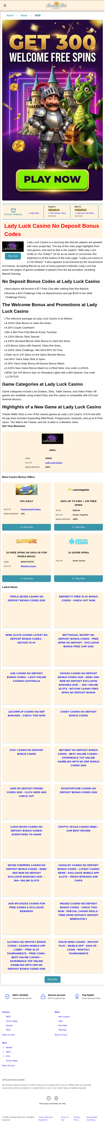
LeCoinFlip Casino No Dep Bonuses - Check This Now (26, 713)
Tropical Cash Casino (31, 509)
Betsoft (9, 1047)
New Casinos (64, 1017)
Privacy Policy (77, 1118)
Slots (61, 1021)
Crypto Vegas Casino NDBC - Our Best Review (78, 828)
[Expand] (3, 1047)
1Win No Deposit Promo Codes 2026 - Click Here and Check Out (26, 792)
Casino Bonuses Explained (46, 1118)
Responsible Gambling (92, 1118)
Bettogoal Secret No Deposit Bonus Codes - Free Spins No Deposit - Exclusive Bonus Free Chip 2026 (78, 641)
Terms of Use (64, 1118)
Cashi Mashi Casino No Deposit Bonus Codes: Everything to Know (26, 830)
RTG (8, 1056)
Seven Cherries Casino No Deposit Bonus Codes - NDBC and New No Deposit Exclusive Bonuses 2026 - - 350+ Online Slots (26, 873)
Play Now (13, 256)
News (24, 15)
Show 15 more (61, 1035)
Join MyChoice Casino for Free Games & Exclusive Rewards (26, 907)
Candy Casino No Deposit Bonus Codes (78, 713)
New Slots (63, 1025)
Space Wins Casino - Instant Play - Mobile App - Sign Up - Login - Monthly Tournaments (78, 948)
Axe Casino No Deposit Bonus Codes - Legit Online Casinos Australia (26, 677)
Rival (8, 1030)
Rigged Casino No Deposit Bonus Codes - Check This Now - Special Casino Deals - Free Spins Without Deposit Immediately (78, 911)
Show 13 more (8, 1035)
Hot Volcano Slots (49, 213)
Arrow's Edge (12, 1021)
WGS (8, 1017)
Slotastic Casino (28, 566)
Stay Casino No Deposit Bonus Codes (26, 752)
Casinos (6, 1012)
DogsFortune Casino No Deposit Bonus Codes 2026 (78, 790)
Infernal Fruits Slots (76, 213)
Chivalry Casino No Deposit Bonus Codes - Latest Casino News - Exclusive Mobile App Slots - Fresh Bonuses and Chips (78, 873)
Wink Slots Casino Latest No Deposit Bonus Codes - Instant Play (26, 639)
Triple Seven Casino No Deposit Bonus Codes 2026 (26, 598)
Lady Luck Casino (53, 463)
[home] (56, 8)
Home (10, 15)
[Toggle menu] (5, 5)
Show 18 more (8, 1065)
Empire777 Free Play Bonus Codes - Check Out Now (78, 598)
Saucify (9, 1025)
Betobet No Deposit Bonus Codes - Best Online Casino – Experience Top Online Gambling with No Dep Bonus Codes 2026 (78, 758)
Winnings (62, 1030)
